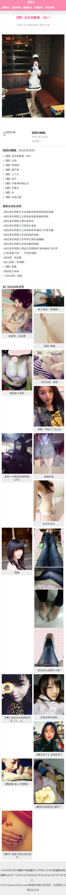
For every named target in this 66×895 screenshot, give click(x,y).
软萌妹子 (38, 7)
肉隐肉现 (49, 476)
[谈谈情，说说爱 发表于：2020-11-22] (17, 311)
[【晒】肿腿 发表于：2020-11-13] (48, 328)
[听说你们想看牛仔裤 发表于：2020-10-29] (48, 598)
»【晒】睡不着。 (12, 169)
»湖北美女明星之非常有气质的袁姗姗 (23, 239)
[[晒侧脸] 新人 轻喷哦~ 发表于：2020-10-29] (17, 770)
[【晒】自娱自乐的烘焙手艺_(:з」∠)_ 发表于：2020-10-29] (17, 694)
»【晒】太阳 (10, 160)
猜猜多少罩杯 (17, 393)
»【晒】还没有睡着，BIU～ (18, 156)
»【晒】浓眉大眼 (12, 197)
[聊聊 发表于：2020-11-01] (17, 549)
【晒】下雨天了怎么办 (49, 429)
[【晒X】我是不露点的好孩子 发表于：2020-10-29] (17, 831)
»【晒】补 (8, 192)
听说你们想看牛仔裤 (49, 670)
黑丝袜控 (16, 7)
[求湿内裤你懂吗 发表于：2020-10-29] (48, 694)
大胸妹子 (5, 7)
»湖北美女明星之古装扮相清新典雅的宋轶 (26, 216)
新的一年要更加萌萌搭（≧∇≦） (17, 478)
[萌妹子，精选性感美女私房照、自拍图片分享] (31, 4)
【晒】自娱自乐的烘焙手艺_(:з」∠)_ (17, 719)
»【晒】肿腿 (10, 266)
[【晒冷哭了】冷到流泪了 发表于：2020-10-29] (48, 736)
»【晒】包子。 (11, 178)
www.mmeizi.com (18, 885)
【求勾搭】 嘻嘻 (49, 382)
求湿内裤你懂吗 (49, 717)
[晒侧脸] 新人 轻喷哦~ (17, 784)
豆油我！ (37, 141)
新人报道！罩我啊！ (49, 309)
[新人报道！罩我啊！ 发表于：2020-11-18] (48, 298)
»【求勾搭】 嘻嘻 (12, 275)
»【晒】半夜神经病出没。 (17, 183)
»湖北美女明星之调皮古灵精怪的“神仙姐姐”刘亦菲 (30, 248)
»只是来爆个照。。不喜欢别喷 (19, 253)
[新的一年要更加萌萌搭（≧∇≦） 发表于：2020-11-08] (17, 453)
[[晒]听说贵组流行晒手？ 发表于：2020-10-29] (48, 781)
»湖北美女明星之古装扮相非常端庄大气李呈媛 (28, 230)
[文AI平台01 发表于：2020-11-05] (48, 500)
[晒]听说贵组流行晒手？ (49, 806)
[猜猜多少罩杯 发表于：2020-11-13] (17, 370)
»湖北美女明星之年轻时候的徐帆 (21, 234)
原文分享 (45, 25)
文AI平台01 (49, 523)
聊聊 (17, 572)
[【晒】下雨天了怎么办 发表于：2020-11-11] (48, 406)
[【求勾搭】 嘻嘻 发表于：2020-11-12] (48, 365)
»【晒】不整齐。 (12, 188)
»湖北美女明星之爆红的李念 (18, 221)
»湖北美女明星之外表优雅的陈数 (21, 243)
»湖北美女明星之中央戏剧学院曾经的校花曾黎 (28, 211)
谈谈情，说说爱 (17, 336)
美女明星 (50, 7)
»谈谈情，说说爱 (12, 257)
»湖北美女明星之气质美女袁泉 (19, 225)
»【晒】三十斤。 (12, 174)
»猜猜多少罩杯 (11, 271)
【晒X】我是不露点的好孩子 (17, 856)
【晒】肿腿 (49, 346)
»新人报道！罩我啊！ (14, 262)
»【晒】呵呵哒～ (12, 165)
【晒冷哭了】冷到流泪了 (48, 754)
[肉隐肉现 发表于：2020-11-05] (48, 453)
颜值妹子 (27, 7)
